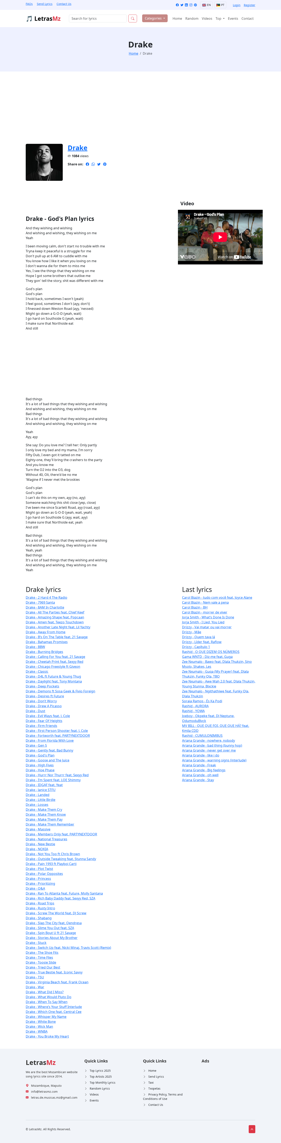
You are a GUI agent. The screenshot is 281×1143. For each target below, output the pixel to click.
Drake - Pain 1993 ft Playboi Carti (51, 864)
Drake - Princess (38, 878)
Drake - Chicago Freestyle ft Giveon (53, 666)
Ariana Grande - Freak (199, 765)
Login (236, 5)
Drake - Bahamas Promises (47, 642)
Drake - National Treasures (46, 839)
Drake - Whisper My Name (46, 1016)
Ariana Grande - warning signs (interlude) (214, 760)
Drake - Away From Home (45, 632)
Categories (154, 18)
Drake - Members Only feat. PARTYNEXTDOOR (61, 834)
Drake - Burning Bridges (44, 651)
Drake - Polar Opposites (44, 873)
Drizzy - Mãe (191, 632)
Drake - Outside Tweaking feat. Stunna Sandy (61, 859)
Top (219, 18)
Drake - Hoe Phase (40, 770)
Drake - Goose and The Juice (47, 760)
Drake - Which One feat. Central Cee (53, 1011)
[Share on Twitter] (99, 164)
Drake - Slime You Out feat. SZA (50, 928)
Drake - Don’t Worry (41, 701)
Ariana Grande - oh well (200, 775)
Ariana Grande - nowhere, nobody (208, 740)
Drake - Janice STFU (41, 790)
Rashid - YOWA (193, 711)
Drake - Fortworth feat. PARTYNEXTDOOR (58, 735)
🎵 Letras (43, 18)
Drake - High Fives (40, 765)
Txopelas (154, 1088)
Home (177, 18)
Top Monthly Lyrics (102, 1082)
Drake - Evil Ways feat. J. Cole (48, 716)
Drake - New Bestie (40, 844)
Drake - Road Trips (40, 903)
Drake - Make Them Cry (44, 809)
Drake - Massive (38, 829)
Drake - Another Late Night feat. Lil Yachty (58, 627)
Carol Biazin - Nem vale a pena (205, 602)
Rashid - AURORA (195, 706)
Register (249, 5)
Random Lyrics (100, 1088)
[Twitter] (181, 5)
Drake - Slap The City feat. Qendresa (54, 923)
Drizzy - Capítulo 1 (196, 647)
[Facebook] (177, 5)
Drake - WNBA (37, 1031)
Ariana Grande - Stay (198, 780)
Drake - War (35, 987)
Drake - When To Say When (46, 1002)
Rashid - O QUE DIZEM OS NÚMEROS (210, 651)
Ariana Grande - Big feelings (203, 770)
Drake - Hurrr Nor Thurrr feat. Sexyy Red (57, 775)
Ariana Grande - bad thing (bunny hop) (212, 745)
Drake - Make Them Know (46, 814)
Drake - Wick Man (39, 1026)
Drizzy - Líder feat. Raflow (202, 642)
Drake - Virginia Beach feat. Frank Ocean (57, 982)
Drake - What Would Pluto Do (48, 997)
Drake (77, 147)
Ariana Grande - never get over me (209, 750)
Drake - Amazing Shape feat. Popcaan (55, 617)
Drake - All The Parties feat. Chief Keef (55, 612)
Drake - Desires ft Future (45, 696)
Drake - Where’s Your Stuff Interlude (54, 1007)
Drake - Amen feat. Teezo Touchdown (55, 622)
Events (233, 18)
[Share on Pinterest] (104, 164)
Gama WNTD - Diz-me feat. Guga (207, 656)
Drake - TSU (35, 977)
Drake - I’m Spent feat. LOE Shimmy (53, 780)
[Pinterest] (195, 5)
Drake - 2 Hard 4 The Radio (46, 597)
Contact (248, 18)
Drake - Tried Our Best (43, 967)
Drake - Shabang (39, 918)
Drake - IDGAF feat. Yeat (44, 785)
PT (222, 5)
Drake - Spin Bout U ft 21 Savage (51, 933)
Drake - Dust (35, 711)
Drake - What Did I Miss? (45, 992)
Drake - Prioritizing (40, 883)
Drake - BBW (35, 647)
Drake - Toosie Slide (41, 962)
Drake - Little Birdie (40, 799)
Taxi (151, 1082)
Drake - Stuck (36, 942)
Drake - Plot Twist (39, 868)
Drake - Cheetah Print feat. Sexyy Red (54, 661)
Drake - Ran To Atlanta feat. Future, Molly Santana (64, 893)
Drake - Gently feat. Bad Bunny (49, 750)
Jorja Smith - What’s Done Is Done (208, 617)
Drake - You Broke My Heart (47, 1036)
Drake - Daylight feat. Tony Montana (54, 681)
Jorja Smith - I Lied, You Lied (203, 622)
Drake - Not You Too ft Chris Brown (53, 854)
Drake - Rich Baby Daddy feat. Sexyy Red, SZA (60, 898)
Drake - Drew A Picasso (44, 706)
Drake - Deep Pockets (42, 686)
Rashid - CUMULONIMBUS (202, 735)
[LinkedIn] (186, 5)
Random (192, 18)
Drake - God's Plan (40, 755)
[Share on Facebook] (87, 164)
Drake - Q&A (35, 888)
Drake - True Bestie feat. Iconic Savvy (54, 972)
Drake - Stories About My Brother (52, 937)
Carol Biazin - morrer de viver (204, 612)
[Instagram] (190, 5)
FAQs (29, 4)
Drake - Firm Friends (41, 725)
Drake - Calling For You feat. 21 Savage (55, 656)
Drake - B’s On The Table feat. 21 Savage (57, 637)
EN (208, 5)
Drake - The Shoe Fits (42, 952)
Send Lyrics (44, 4)
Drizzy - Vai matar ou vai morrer (207, 627)
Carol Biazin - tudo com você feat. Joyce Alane (217, 597)
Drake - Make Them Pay (44, 819)
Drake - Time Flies (39, 957)
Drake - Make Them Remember (50, 824)
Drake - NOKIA (37, 849)
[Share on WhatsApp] (93, 164)
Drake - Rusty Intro (40, 908)
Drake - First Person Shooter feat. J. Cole (57, 730)
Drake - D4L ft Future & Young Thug (53, 676)
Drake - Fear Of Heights (44, 721)
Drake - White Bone (41, 1021)
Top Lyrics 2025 (100, 1071)
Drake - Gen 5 (36, 745)
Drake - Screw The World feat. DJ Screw (56, 913)
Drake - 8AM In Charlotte (45, 607)
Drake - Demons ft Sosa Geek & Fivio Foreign (60, 691)
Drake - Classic (37, 671)
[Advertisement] (140, 110)
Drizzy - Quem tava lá (198, 637)
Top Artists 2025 (101, 1076)
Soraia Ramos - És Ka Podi (202, 701)
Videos (207, 18)
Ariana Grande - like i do (200, 755)
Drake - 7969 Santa (40, 602)
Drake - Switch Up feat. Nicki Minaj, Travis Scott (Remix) (68, 947)
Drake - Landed (37, 794)
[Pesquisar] (132, 18)
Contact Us (64, 4)
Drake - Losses (37, 804)
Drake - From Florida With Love (50, 740)
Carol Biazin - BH (195, 607)
